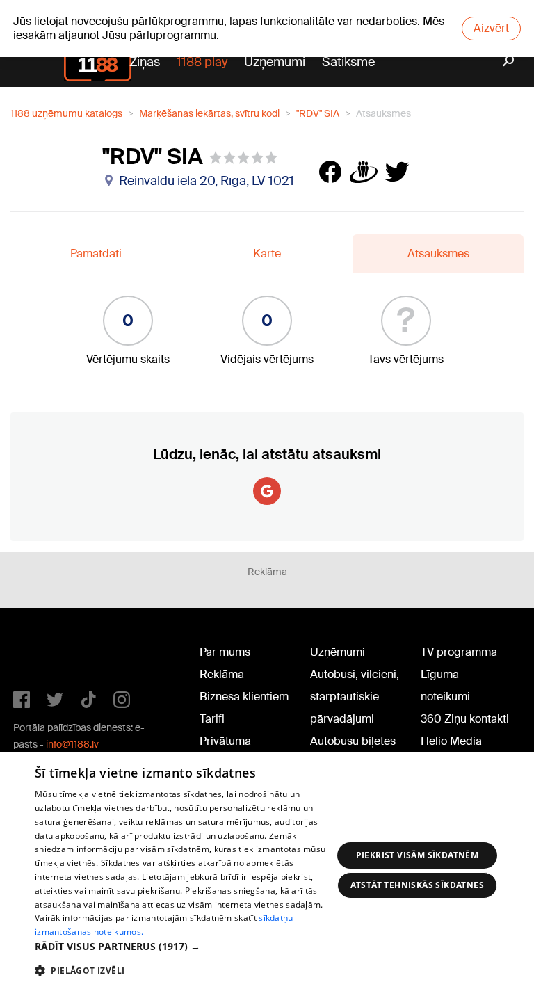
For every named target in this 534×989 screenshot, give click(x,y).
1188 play (202, 62)
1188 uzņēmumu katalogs (66, 113)
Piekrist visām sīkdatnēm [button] (417, 855)
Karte (267, 253)
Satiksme (348, 62)
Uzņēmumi (274, 62)
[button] (183, 946)
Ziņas (144, 62)
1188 (41, 655)
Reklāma (222, 674)
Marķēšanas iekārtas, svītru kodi (209, 113)
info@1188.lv (72, 744)
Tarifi (212, 718)
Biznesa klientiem (244, 696)
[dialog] (267, 870)
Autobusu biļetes (353, 741)
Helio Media (451, 741)
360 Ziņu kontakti (465, 718)
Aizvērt (491, 28)
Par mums (225, 652)
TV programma (459, 652)
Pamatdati (96, 253)
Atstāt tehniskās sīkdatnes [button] (417, 885)
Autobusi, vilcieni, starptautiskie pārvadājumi (354, 696)
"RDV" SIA (317, 113)
